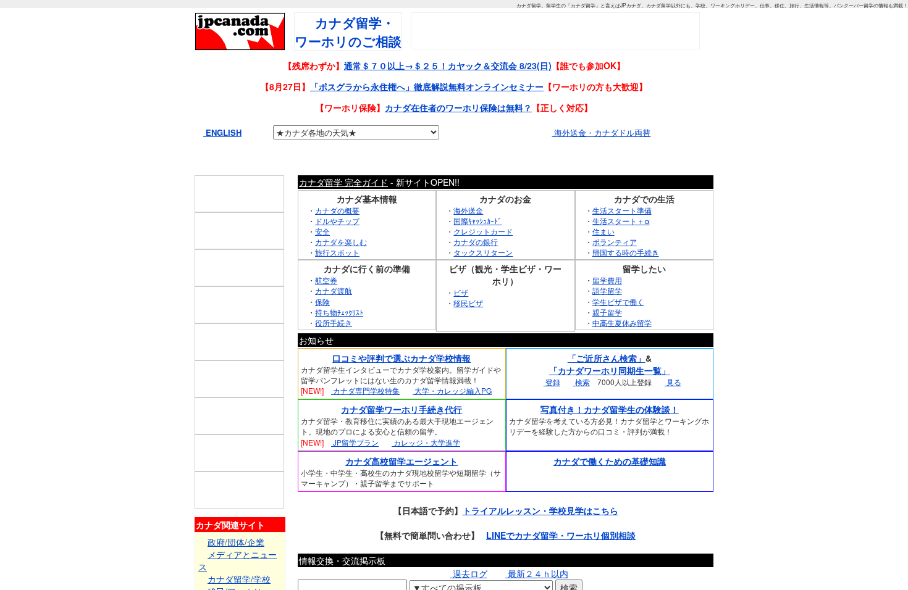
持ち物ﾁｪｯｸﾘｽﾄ (339, 337)
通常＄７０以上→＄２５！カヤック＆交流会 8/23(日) (448, 65)
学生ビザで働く (618, 327)
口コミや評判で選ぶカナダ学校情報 (401, 384)
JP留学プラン (355, 467)
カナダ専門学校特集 (365, 416)
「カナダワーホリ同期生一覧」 (609, 396)
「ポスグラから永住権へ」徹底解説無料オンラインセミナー (427, 86)
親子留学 (607, 337)
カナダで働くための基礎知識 (609, 486)
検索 (581, 407)
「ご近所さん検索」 (606, 384)
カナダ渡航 (333, 316)
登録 (552, 407)
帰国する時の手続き (625, 278)
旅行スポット (337, 278)
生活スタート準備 (622, 235)
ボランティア (614, 267)
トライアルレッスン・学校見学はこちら (540, 536)
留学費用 (607, 306)
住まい (603, 257)
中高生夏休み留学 (622, 348)
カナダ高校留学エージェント (401, 486)
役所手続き (333, 348)
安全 (322, 257)
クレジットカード (483, 257)
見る (673, 407)
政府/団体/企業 (236, 567)
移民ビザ (468, 328)
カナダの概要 (337, 235)
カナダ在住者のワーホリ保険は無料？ (458, 107)
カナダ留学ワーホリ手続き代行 (401, 435)
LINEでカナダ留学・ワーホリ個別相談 (561, 561)
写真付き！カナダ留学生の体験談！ (609, 435)
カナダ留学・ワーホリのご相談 (348, 31)
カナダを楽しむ (341, 267)
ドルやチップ (337, 246)
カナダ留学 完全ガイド (343, 207)
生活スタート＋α (621, 246)
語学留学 (607, 316)
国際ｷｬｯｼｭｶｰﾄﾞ (477, 246)
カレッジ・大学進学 (426, 467)
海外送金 (468, 235)
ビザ (460, 318)
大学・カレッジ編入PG (452, 416)
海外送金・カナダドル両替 (601, 132)
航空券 (326, 306)
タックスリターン (483, 278)
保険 (322, 327)
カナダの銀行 (475, 267)
